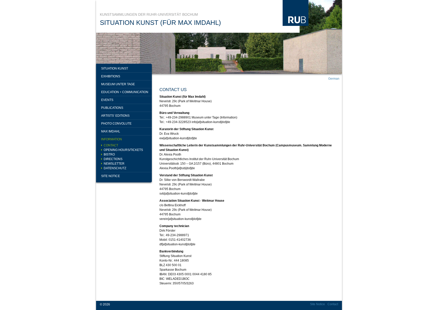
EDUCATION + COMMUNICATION (124, 92)
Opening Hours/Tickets (123, 150)
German (333, 78)
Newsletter (114, 163)
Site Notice (110, 176)
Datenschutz (115, 168)
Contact (111, 145)
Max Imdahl (110, 131)
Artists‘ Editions (115, 115)
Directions (113, 159)
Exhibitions (110, 76)
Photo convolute (116, 123)
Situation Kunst (114, 68)
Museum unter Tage (118, 84)
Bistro (109, 154)
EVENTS (107, 100)
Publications (112, 108)
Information (111, 139)
